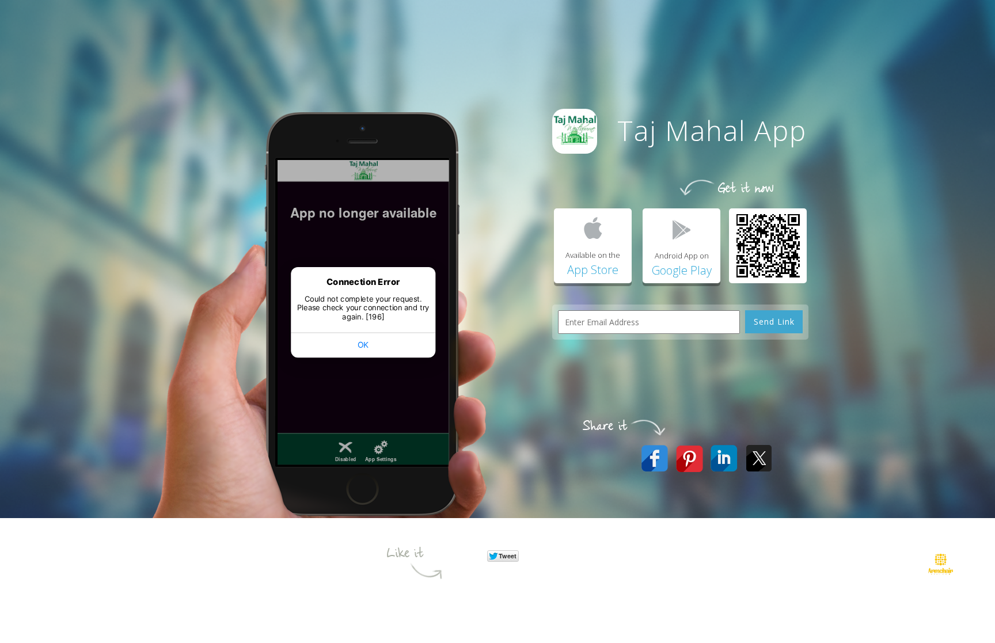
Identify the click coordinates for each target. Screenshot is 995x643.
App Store (592, 269)
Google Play (682, 270)
